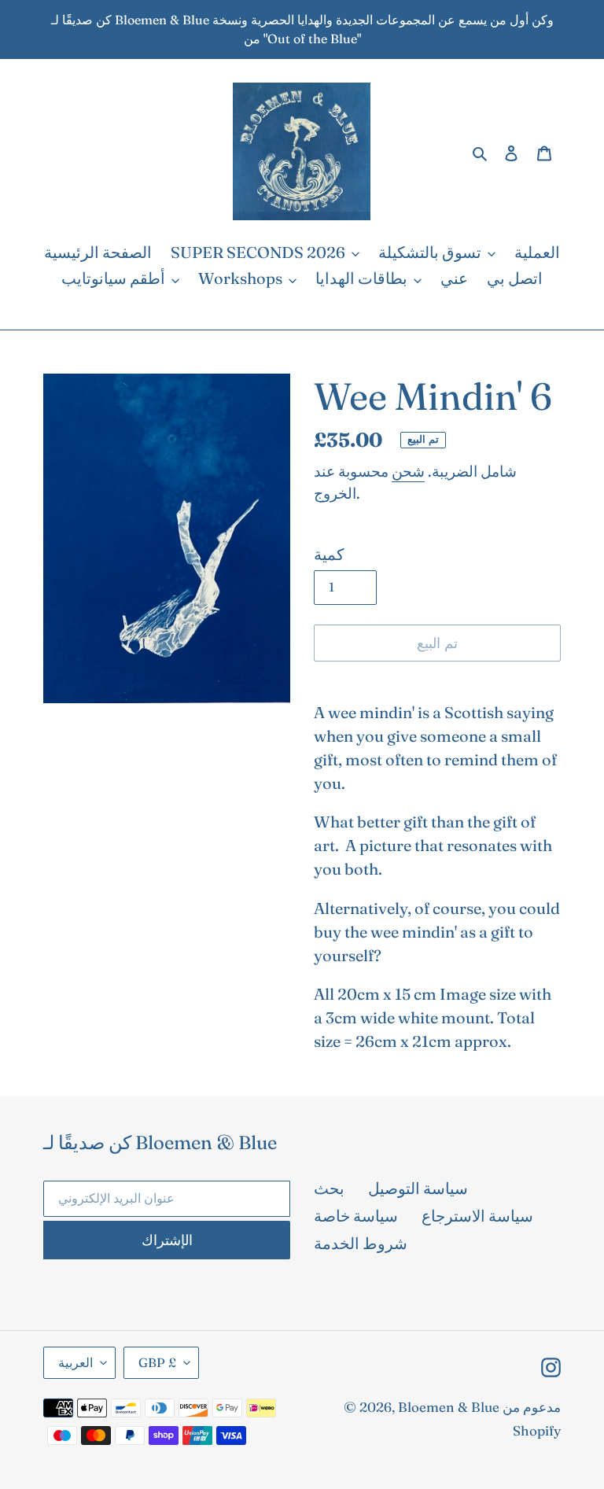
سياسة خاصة (356, 1215)
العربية (75, 1362)
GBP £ (157, 1362)
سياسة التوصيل (418, 1188)
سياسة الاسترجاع (477, 1215)
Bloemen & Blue (448, 1407)
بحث (329, 1188)
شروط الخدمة (360, 1243)
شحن (408, 471)
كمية (329, 554)
